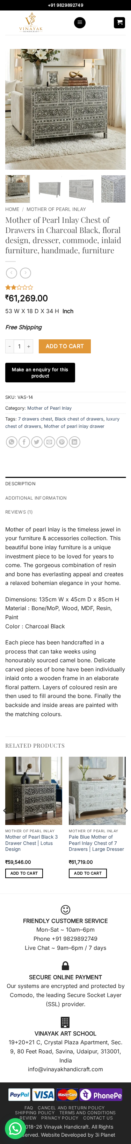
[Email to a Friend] (49, 442)
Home (12, 209)
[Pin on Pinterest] (62, 442)
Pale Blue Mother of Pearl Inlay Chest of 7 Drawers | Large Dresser (96, 843)
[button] (80, 23)
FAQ (28, 1107)
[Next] (114, 109)
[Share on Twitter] (37, 442)
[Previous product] (25, 273)
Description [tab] (20, 483)
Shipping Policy (34, 1112)
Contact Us (98, 1118)
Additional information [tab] (36, 498)
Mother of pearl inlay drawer (74, 426)
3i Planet (105, 1135)
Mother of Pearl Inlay (56, 209)
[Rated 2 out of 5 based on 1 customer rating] (65, 287)
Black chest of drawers (79, 419)
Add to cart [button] (24, 873)
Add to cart (65, 346)
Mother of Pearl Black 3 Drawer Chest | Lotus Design (31, 843)
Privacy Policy (60, 1118)
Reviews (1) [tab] (19, 512)
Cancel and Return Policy (71, 1107)
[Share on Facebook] (24, 442)
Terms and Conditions (87, 1112)
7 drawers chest (35, 419)
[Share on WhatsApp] (11, 442)
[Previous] (16, 109)
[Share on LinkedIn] (74, 442)
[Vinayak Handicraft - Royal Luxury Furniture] (36, 22)
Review (28, 1118)
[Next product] (11, 273)
